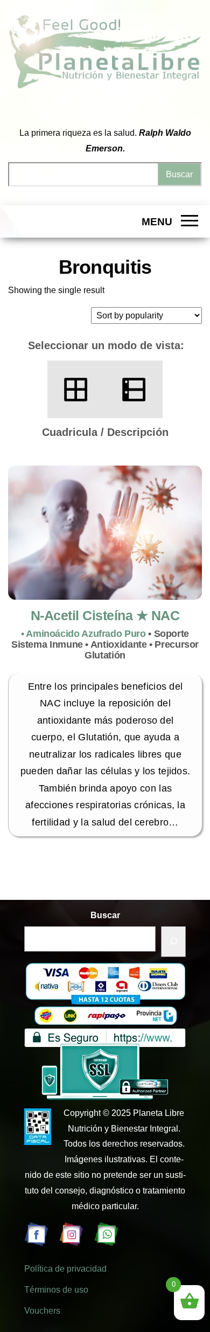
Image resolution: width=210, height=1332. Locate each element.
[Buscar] (173, 941)
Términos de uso (56, 1289)
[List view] (134, 389)
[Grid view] (76, 389)
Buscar (105, 915)
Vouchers (42, 1310)
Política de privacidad (65, 1268)
